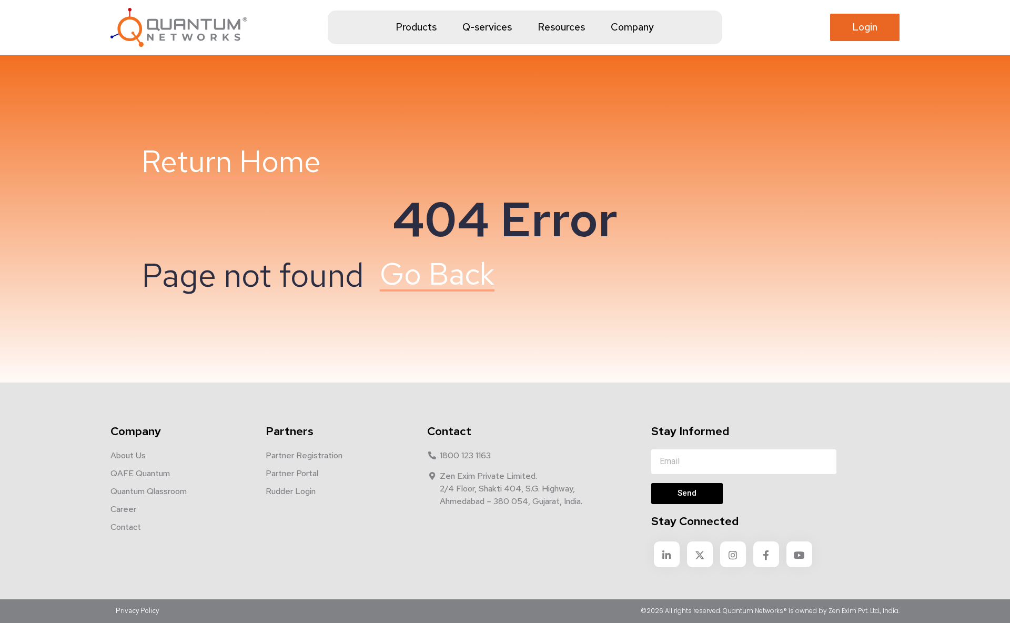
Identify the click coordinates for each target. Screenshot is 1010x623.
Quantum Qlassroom (148, 491)
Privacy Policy (137, 610)
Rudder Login (291, 491)
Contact (125, 526)
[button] (865, 28)
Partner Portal (292, 473)
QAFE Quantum (140, 473)
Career (123, 509)
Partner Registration (304, 455)
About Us (128, 455)
